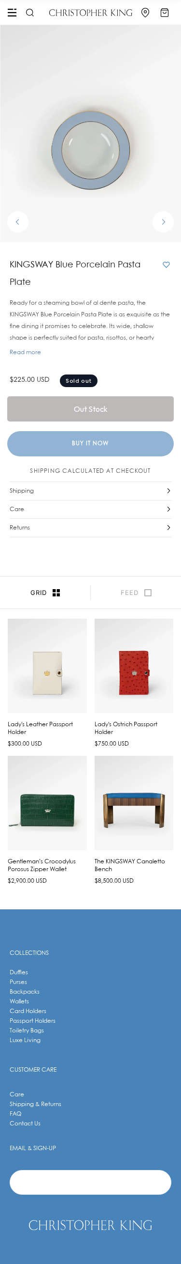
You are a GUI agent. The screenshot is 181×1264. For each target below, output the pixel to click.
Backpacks (25, 992)
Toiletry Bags (27, 1030)
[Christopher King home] (90, 12)
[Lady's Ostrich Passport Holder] (134, 666)
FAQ (15, 1114)
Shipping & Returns (35, 1104)
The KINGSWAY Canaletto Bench (130, 865)
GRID (38, 592)
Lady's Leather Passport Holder (40, 728)
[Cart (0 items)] (164, 12)
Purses (18, 982)
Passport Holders (33, 1021)
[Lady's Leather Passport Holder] (47, 666)
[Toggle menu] (12, 12)
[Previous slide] (17, 222)
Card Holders (28, 1011)
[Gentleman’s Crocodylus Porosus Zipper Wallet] (47, 803)
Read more (25, 352)
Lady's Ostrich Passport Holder (126, 728)
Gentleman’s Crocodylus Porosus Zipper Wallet (42, 865)
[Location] (145, 12)
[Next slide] (163, 222)
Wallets (19, 1001)
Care (17, 1094)
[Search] (28, 12)
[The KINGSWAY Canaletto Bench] (134, 803)
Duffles (19, 972)
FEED (130, 592)
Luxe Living (25, 1040)
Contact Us (25, 1123)
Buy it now (90, 443)
